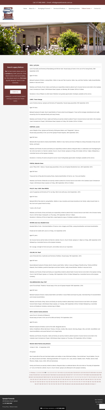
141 (70, 379)
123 (101, 377)
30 (78, 372)
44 (101, 372)
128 (40, 379)
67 (66, 375)
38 (91, 372)
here (10, 98)
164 (51, 381)
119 (92, 377)
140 (68, 379)
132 (49, 379)
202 (72, 384)
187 (38, 384)
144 (77, 379)
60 (54, 375)
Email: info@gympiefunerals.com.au (59, 2)
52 (41, 375)
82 (90, 375)
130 (45, 379)
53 (43, 375)
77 (82, 375)
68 (67, 375)
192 (49, 384)
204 (77, 384)
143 (74, 379)
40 (94, 372)
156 (33, 381)
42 (97, 372)
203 (75, 384)
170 (65, 381)
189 (42, 384)
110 (71, 377)
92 (34, 377)
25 (69, 372)
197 (61, 384)
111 (73, 377)
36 (88, 372)
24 (68, 372)
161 (45, 381)
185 (100, 381)
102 (52, 377)
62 (58, 375)
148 (86, 379)
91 (32, 377)
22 (65, 372)
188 (40, 384)
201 (70, 384)
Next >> (94, 384)
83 (92, 375)
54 (44, 375)
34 (84, 372)
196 (58, 384)
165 (54, 381)
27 (73, 372)
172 (70, 381)
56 (48, 375)
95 (39, 377)
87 (99, 375)
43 (99, 372)
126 (35, 379)
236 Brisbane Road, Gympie (10, 401)
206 (81, 384)
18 (58, 372)
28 (74, 372)
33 (83, 372)
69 (69, 375)
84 (94, 375)
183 (95, 381)
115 (82, 377)
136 (58, 379)
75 (79, 375)
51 (40, 375)
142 (72, 379)
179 (86, 381)
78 (84, 375)
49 (36, 375)
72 (74, 375)
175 (77, 381)
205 (79, 384)
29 (76, 372)
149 (88, 379)
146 (81, 379)
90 (31, 377)
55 (46, 375)
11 (46, 372)
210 (91, 384)
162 (47, 381)
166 (56, 381)
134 (54, 379)
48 (35, 375)
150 (91, 379)
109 (69, 377)
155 (31, 381)
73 (76, 375)
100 (48, 377)
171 (68, 381)
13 (50, 372)
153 (97, 379)
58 (51, 375)
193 (52, 384)
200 (68, 384)
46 (31, 375)
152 (95, 379)
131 (47, 379)
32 (81, 372)
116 (85, 377)
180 (88, 381)
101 (50, 377)
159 (40, 381)
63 (59, 375)
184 (97, 381)
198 (63, 384)
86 (97, 375)
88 (100, 375)
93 (36, 377)
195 (56, 384)
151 (93, 379)
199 (65, 384)
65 (62, 375)
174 (74, 381)
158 (38, 381)
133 (51, 379)
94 (37, 377)
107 (64, 377)
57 (49, 375)
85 (95, 375)
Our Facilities (99, 402)
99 (46, 377)
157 (35, 381)
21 (63, 372)
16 (55, 372)
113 (78, 377)
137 (61, 379)
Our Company (99, 399)
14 (51, 372)
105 (59, 377)
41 (96, 372)
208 (86, 384)
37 (89, 372)
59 (53, 375)
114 (80, 377)
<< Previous (32, 372)
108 (66, 377)
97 (42, 377)
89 (29, 377)
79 (85, 375)
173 (72, 381)
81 (89, 375)
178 (84, 381)
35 (86, 372)
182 (93, 381)
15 (53, 372)
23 (66, 372)
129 (42, 379)
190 (45, 384)
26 (71, 372)
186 (36, 384)
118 (89, 377)
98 (44, 377)
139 (65, 379)
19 (60, 372)
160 (42, 381)
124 (31, 379)
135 (56, 379)
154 (100, 379)
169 (63, 381)
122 (98, 377)
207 (84, 384)
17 (56, 372)
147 (84, 379)
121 (96, 377)
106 (62, 377)
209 (88, 384)
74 (77, 375)
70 (71, 375)
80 (87, 375)
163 (49, 381)
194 (54, 384)
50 (38, 375)
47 (33, 375)
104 (57, 377)
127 (38, 379)
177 (81, 381)
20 (61, 372)
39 (92, 372)
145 (79, 379)
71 (72, 375)
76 (81, 375)
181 (91, 381)
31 (79, 372)
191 (47, 384)
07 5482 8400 (40, 2)
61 (56, 375)
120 (94, 377)
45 (30, 375)
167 (58, 381)
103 (55, 377)
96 (41, 377)
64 (61, 375)
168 (61, 381)
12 (48, 372)
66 (64, 375)
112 (75, 377)
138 (63, 379)
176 (79, 381)
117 (87, 377)
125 (33, 379)
